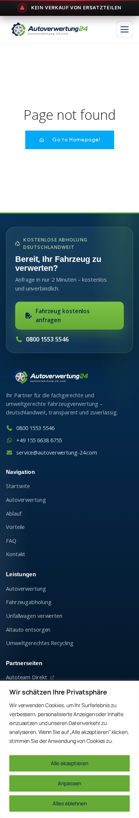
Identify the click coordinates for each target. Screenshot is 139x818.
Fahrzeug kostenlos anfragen (63, 315)
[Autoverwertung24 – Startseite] (49, 29)
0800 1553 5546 (47, 339)
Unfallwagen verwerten (34, 615)
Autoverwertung (26, 499)
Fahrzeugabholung (28, 602)
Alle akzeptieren (69, 763)
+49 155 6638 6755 (39, 440)
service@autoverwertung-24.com (56, 452)
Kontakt (15, 554)
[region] (69, 749)
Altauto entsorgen (28, 629)
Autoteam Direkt (26, 677)
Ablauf (13, 513)
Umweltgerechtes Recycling (39, 643)
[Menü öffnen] (124, 29)
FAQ (11, 540)
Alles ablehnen (70, 803)
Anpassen (69, 783)
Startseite (18, 486)
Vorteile (15, 526)
